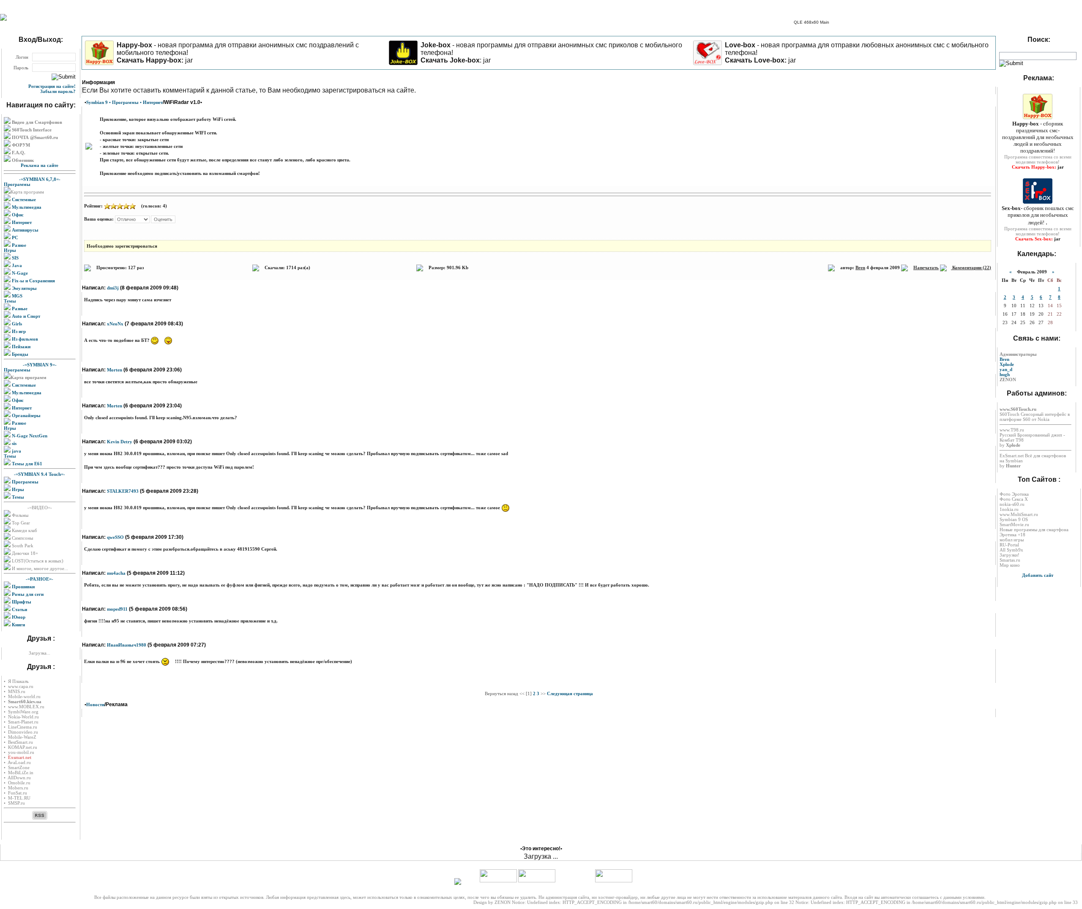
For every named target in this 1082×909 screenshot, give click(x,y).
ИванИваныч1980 (126, 644)
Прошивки (23, 586)
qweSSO (115, 537)
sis (13, 443)
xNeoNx (115, 323)
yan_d (1006, 369)
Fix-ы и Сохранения (33, 280)
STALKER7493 (123, 491)
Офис (17, 214)
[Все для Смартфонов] (3, 19)
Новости (95, 704)
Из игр (18, 331)
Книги (18, 624)
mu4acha (116, 573)
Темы (10, 300)
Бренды (19, 354)
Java (16, 265)
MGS (16, 295)
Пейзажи (20, 346)
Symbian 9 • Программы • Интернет (124, 102)
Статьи (19, 609)
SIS (15, 257)
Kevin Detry (119, 441)
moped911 (117, 608)
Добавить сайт (1037, 575)
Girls (16, 323)
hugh (1005, 374)
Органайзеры (26, 415)
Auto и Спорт (25, 316)
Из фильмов (24, 338)
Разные (19, 308)
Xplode (1007, 364)
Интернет (21, 222)
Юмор (18, 617)
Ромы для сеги (27, 594)
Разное (18, 245)
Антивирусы (24, 229)
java (16, 450)
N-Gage (19, 273)
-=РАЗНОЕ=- (39, 578)
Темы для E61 (26, 463)
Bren (860, 267)
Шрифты (21, 601)
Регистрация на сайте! (52, 86)
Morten (114, 369)
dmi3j (113, 287)
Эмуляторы (24, 288)
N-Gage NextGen (29, 435)
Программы (17, 184)
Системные (23, 199)
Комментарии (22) (971, 267)
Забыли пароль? (58, 91)
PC (14, 237)
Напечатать (926, 267)
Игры (10, 250)
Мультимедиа (26, 207)
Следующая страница (570, 693)
